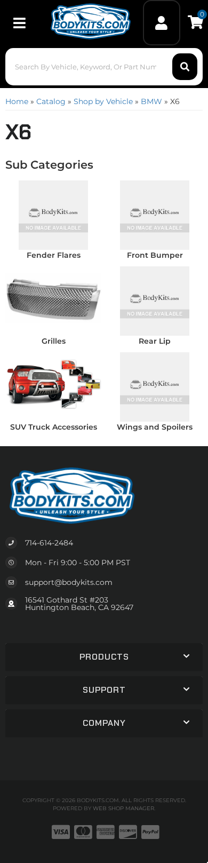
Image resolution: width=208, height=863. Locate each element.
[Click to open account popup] (162, 22)
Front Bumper (155, 255)
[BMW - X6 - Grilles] (53, 298)
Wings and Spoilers (155, 427)
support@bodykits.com (69, 582)
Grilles (54, 341)
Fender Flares (54, 255)
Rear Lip (155, 341)
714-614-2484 (49, 543)
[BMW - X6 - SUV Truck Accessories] (53, 384)
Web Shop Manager (123, 808)
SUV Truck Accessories (53, 427)
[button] (104, 66)
